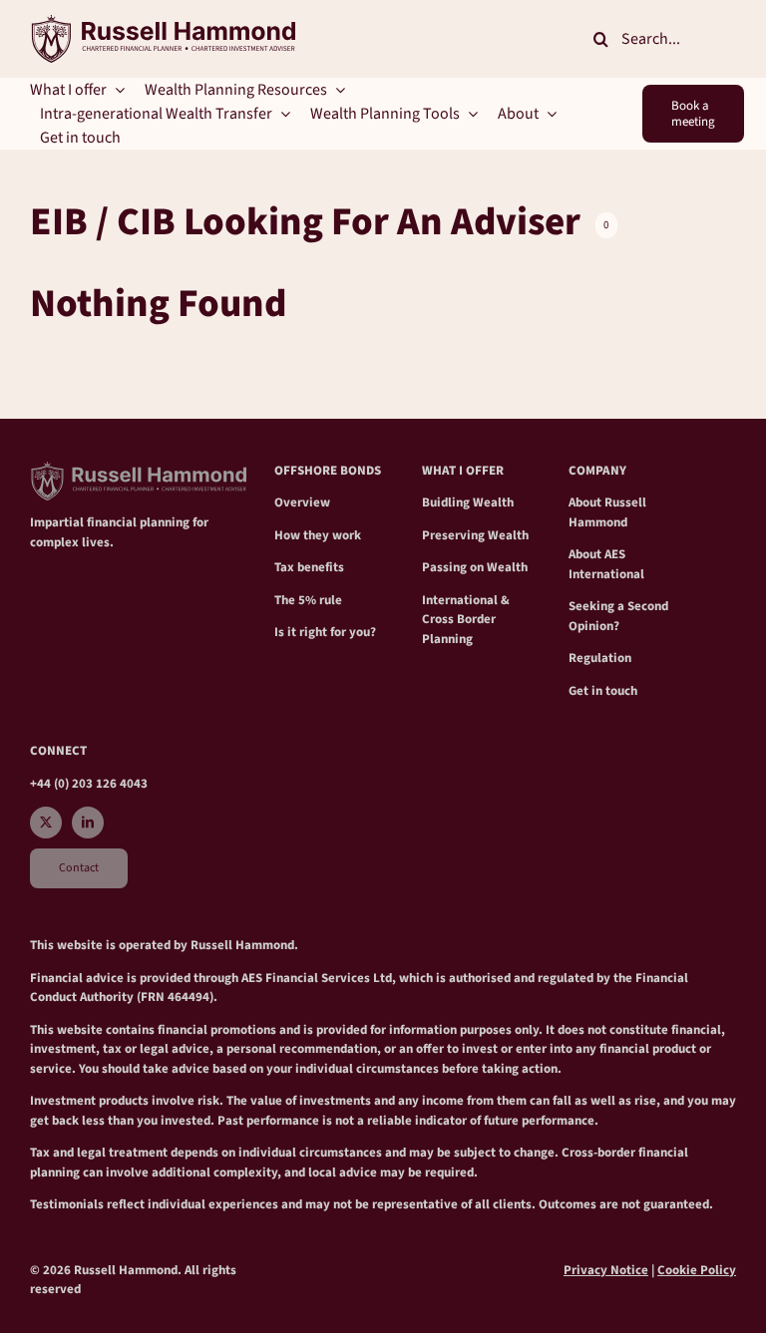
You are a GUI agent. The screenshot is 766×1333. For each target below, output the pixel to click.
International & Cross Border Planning (466, 619)
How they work (317, 535)
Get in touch (603, 691)
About (586, 502)
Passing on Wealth (475, 567)
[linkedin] (88, 822)
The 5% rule (308, 600)
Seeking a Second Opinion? (618, 616)
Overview (302, 502)
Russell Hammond (607, 512)
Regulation (600, 658)
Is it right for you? (325, 632)
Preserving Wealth (475, 535)
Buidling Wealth (468, 502)
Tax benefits (309, 567)
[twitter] (46, 822)
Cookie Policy (696, 1270)
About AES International (606, 564)
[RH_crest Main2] (162, 23)
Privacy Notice (606, 1270)
